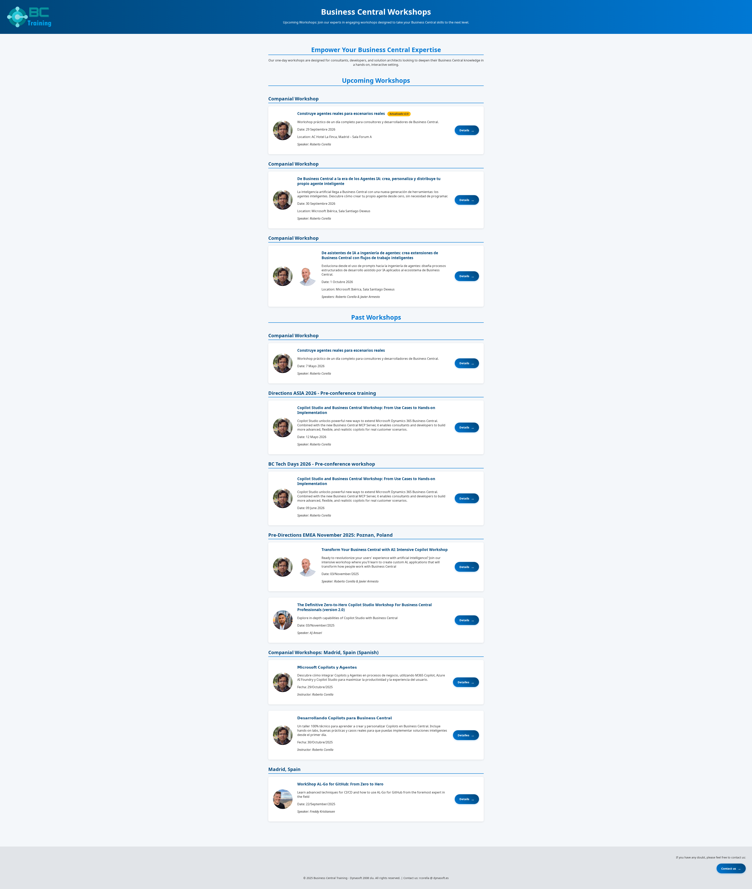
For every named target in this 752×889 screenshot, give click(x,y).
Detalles (463, 682)
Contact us (728, 868)
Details (464, 130)
